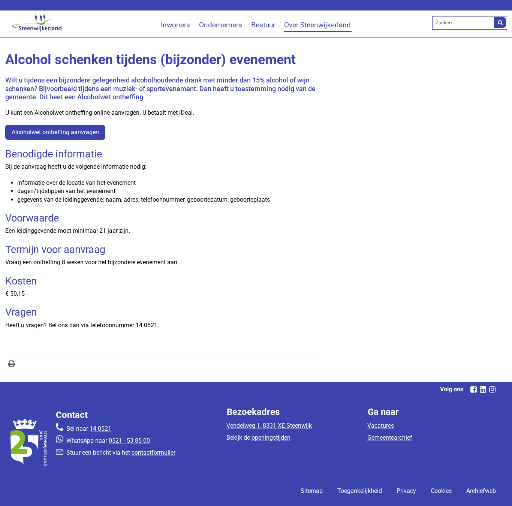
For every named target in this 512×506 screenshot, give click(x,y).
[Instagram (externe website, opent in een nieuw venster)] (492, 389)
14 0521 (100, 428)
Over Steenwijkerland (317, 25)
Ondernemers (220, 25)
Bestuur (263, 25)
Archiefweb (481, 490)
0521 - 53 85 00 (129, 440)
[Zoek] (500, 22)
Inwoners (175, 25)
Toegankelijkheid (359, 490)
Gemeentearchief (389, 437)
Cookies (441, 490)
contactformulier (153, 452)
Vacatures (380, 425)
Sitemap (312, 490)
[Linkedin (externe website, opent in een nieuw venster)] (483, 389)
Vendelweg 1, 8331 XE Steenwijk (269, 425)
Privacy (406, 490)
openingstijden (271, 437)
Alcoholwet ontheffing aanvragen (55, 132)
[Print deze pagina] (11, 364)
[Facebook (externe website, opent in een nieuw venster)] (473, 389)
